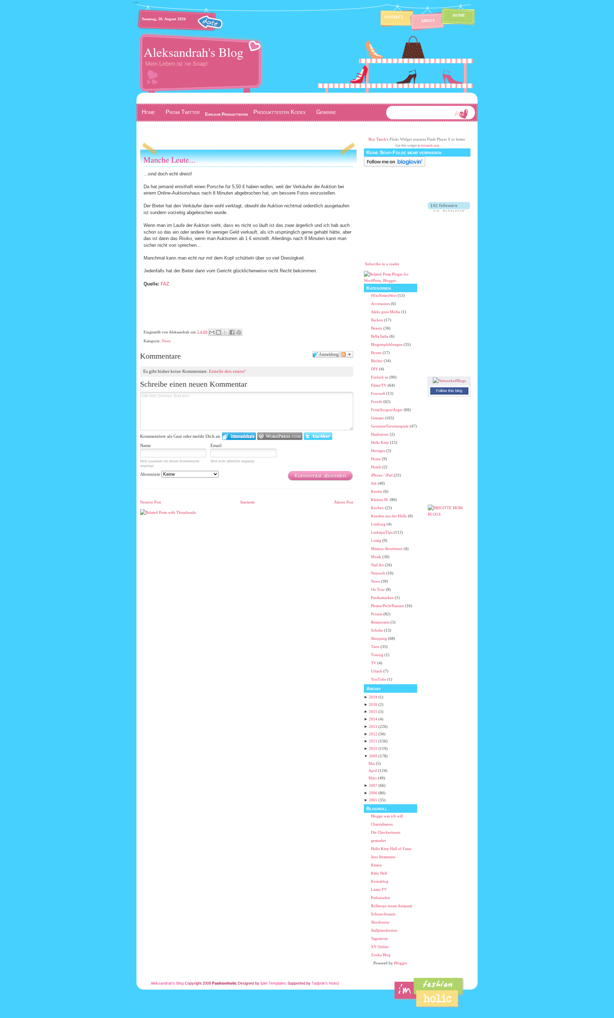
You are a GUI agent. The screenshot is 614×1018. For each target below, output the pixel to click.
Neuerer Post (150, 502)
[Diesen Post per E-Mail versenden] (211, 332)
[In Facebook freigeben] (232, 332)
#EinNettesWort (384, 295)
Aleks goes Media (386, 312)
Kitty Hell (379, 873)
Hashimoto (380, 434)
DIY (375, 369)
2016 (373, 704)
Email (216, 445)
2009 (373, 756)
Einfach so (380, 377)
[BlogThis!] (218, 332)
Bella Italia (380, 336)
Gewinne (326, 112)
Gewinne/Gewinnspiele (390, 426)
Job (374, 483)
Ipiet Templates (273, 983)
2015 (373, 711)
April (372, 770)
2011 (373, 741)
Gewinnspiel (155, 127)
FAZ (165, 284)
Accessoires (381, 303)
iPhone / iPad (382, 475)
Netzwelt (378, 573)
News (166, 341)
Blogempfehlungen (387, 344)
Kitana (376, 865)
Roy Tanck (377, 139)
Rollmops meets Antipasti (391, 906)
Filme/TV (379, 385)
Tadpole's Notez (325, 983)
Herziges (378, 450)
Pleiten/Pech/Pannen (388, 606)
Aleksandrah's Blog (193, 51)
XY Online (380, 946)
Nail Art (378, 565)
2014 (373, 719)
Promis (377, 614)
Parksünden (380, 897)
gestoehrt (378, 840)
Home (459, 15)
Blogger (400, 963)
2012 (373, 734)
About (428, 20)
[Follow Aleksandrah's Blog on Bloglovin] (394, 165)
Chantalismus (382, 824)
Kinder (377, 491)
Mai (371, 763)
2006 (373, 793)
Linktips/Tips (382, 532)
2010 (373, 748)
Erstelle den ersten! (227, 371)
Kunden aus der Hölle (389, 516)
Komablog (379, 881)
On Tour (378, 589)
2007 (373, 785)
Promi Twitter (183, 112)
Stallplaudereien (384, 930)
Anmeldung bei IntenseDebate (239, 436)
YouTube (379, 679)
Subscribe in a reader (382, 264)
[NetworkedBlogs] (449, 381)
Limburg (379, 524)
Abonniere (150, 474)
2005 (373, 800)
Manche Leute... (169, 159)
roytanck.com (430, 145)
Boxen (377, 352)
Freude (377, 401)
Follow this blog (449, 390)
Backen (377, 320)
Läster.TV (379, 889)
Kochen (378, 508)
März (372, 778)
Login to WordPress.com (279, 436)
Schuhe (377, 630)
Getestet (378, 418)
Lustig (376, 540)
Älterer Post (343, 502)
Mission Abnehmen (387, 548)
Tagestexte (379, 938)
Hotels (376, 467)
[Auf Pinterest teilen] (238, 332)
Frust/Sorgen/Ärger (387, 410)
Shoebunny (380, 922)
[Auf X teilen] (225, 332)
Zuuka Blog (381, 955)
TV (374, 663)
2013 (373, 726)
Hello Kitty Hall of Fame (391, 848)
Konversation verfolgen (346, 354)
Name (145, 445)
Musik (376, 557)
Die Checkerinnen (385, 832)
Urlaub (377, 671)
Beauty (377, 328)
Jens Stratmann (383, 857)
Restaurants (381, 622)
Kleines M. (380, 499)
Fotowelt (378, 393)
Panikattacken (383, 597)
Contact (393, 17)
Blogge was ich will (387, 816)
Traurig (377, 655)
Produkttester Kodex (279, 112)
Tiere (376, 646)
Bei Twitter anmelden (318, 436)
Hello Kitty (380, 442)
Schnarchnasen (383, 914)
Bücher (377, 361)
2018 (373, 697)
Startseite (247, 502)
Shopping (379, 638)
